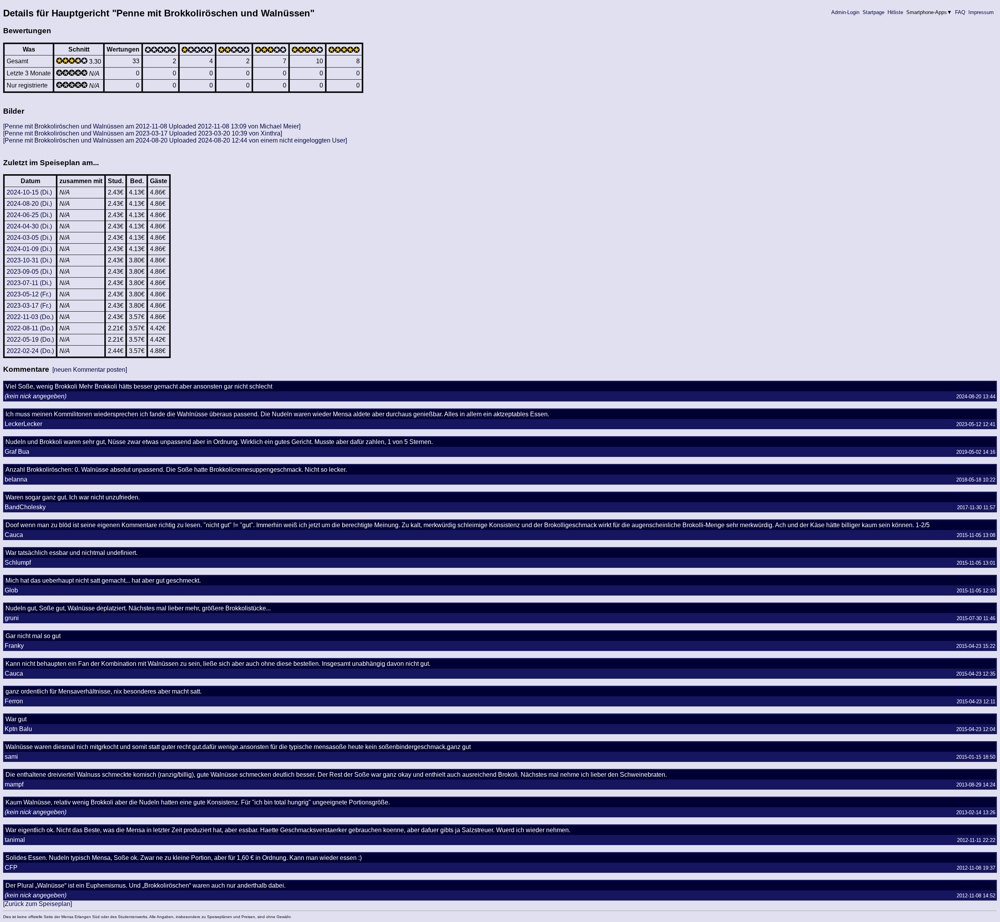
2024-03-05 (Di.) (29, 237)
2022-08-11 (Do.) (30, 328)
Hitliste (895, 12)
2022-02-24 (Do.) (30, 351)
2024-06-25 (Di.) (29, 215)
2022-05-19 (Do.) (30, 339)
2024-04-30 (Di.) (29, 226)
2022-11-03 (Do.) (30, 317)
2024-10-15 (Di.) (29, 192)
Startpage (873, 12)
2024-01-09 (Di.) (29, 249)
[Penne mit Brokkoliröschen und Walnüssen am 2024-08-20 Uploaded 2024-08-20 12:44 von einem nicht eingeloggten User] (175, 140)
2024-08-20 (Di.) (29, 203)
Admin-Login (845, 12)
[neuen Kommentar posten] (89, 369)
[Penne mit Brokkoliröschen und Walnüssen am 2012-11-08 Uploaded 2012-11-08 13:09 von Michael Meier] (151, 126)
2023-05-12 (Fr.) (29, 294)
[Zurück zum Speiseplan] (37, 904)
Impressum (981, 12)
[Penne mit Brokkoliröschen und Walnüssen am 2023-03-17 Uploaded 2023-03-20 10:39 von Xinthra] (142, 133)
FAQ (960, 12)
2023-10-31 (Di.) (29, 260)
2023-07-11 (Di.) (29, 283)
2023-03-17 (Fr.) (29, 305)
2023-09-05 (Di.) (29, 271)
